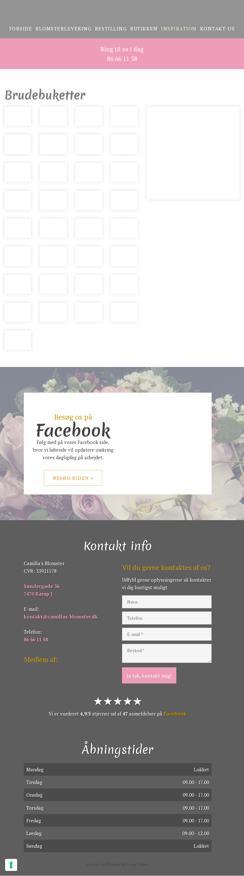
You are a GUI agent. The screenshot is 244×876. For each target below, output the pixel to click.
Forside (20, 28)
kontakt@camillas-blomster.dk (61, 616)
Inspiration (179, 28)
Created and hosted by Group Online (117, 864)
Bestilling (111, 28)
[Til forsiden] (121, 11)
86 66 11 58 (36, 639)
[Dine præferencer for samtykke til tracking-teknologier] (11, 865)
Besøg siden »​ (73, 478)
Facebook (175, 713)
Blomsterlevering (64, 28)
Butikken (144, 28)
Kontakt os (217, 28)
